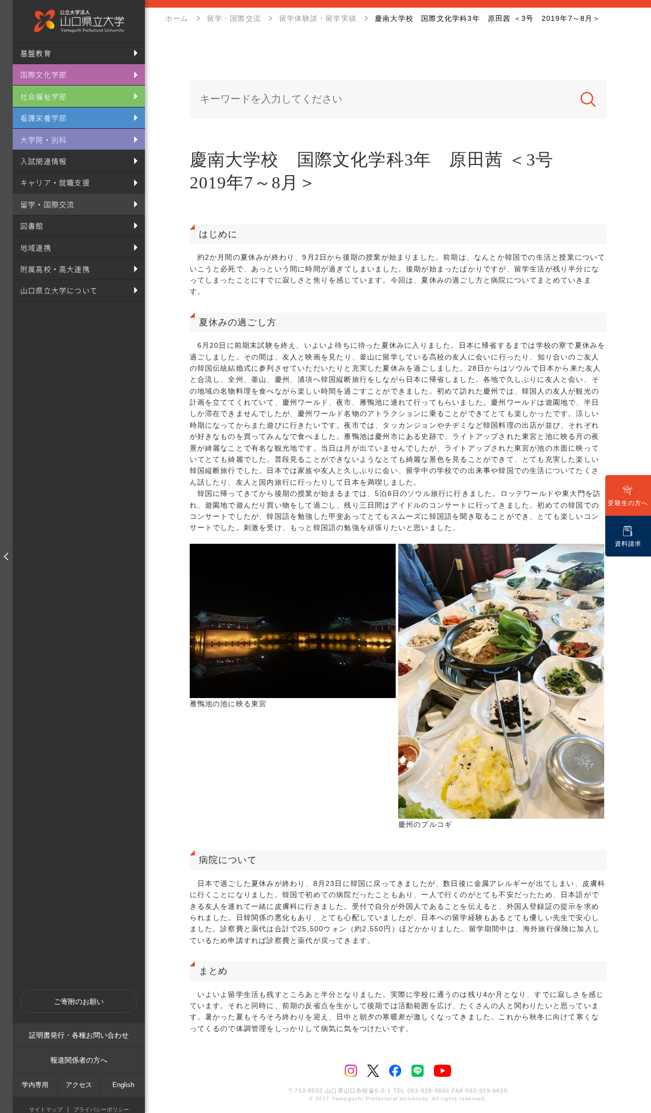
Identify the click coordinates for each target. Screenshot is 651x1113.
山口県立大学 (79, 21)
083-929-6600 (428, 1091)
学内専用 (35, 1085)
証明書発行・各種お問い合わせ (79, 1035)
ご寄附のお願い (79, 1001)
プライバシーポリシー (101, 1109)
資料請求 (628, 543)
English (123, 1085)
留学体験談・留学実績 (318, 18)
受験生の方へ (628, 503)
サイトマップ (46, 1109)
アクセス (79, 1085)
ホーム (177, 18)
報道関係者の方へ (78, 1060)
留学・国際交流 (234, 18)
